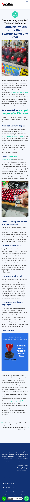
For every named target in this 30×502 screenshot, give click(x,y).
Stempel (13, 156)
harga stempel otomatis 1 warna (12, 136)
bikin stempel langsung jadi (19, 92)
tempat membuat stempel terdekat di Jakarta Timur (14, 428)
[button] (26, 498)
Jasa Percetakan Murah (14, 491)
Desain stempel (7, 160)
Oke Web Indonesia (20, 495)
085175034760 (9, 483)
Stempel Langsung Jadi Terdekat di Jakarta (15, 21)
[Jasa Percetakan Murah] (8, 6)
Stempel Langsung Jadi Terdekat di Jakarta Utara (15, 424)
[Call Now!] (4, 498)
